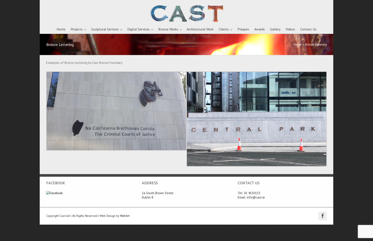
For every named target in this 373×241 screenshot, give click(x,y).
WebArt (125, 216)
